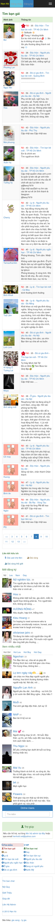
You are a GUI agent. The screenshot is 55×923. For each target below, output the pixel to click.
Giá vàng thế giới (15, 563)
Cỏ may (7, 456)
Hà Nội (36, 95)
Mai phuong (9, 142)
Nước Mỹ (30, 869)
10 (46, 536)
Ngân (6, 510)
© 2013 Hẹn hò (9, 911)
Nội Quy (6, 886)
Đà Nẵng (30, 303)
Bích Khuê (8, 295)
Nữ (27, 25)
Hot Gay (38, 652)
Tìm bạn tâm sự (33, 855)
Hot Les (17, 652)
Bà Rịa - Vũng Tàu (37, 502)
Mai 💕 (17, 731)
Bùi (5, 39)
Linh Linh (8, 347)
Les (11, 575)
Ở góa (33, 395)
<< (6, 536)
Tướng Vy (8, 182)
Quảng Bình (39, 75)
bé (14, 782)
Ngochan (18, 656)
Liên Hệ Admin (9, 904)
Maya (6, 390)
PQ (5, 527)
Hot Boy (27, 652)
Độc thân (39, 25)
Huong (7, 476)
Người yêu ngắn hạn (13, 862)
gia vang (16, 920)
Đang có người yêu (34, 866)
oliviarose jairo (21, 632)
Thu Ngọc (18, 746)
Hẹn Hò (5, 3)
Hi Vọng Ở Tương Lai (8, 369)
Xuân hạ (7, 162)
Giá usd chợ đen (14, 557)
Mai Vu (17, 767)
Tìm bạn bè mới (43, 286)
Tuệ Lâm (8, 315)
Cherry (7, 217)
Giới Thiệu (7, 892)
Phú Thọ (33, 130)
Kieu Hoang (20, 618)
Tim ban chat (8, 880)
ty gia (23, 920)
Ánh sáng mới (10, 407)
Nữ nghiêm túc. (22, 579)
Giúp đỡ (6, 898)
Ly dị (32, 202)
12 (12, 541)
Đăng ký (28, 3)
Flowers (18, 794)
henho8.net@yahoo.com (24, 836)
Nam (18, 575)
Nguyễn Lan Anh (23, 687)
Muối (16, 702)
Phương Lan (9, 67)
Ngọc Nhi (8, 87)
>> (24, 541)
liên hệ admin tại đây (35, 833)
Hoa (5, 107)
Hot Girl (7, 652)
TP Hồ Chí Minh (40, 29)
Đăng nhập (16, 3)
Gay (25, 575)
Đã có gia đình (37, 72)
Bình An (7, 493)
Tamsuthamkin (10, 262)
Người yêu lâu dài (34, 859)
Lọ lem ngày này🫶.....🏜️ (28, 672)
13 (18, 541)
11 (6, 541)
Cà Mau (26, 289)
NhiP (16, 714)
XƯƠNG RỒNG (22, 609)
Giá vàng (33, 557)
